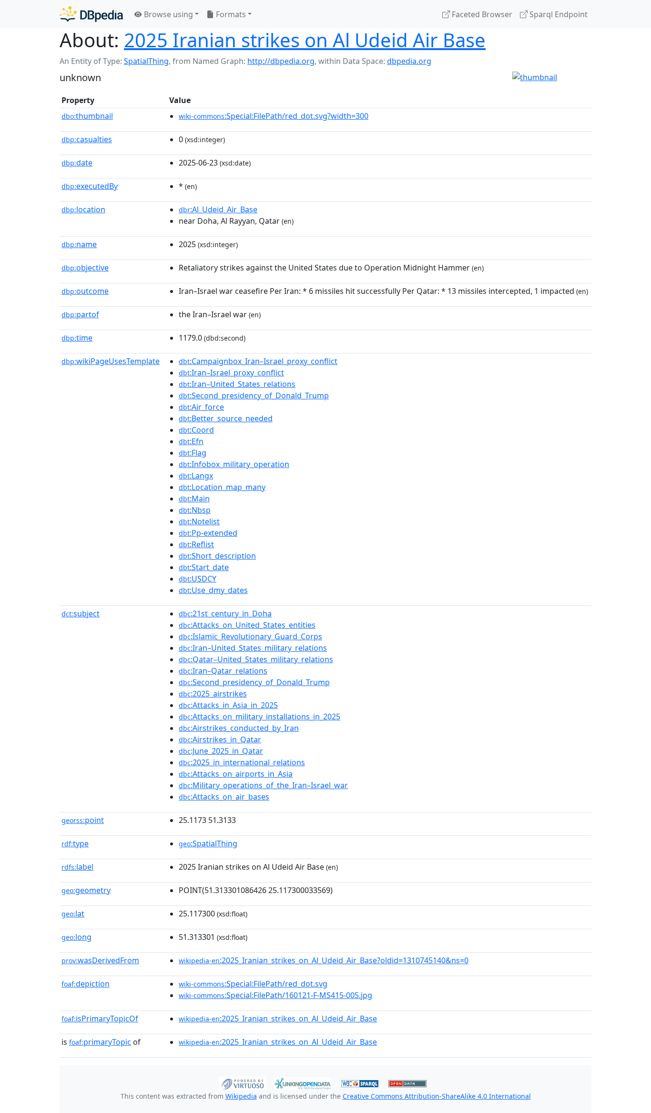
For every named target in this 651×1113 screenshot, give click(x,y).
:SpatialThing (208, 843)
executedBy (89, 186)
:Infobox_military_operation (234, 464)
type (75, 843)
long (76, 937)
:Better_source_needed (226, 418)
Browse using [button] (167, 14)
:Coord (196, 430)
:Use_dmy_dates (213, 590)
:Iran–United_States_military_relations (253, 648)
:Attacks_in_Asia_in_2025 (228, 705)
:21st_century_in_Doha (225, 613)
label (77, 867)
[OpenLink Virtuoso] (242, 1082)
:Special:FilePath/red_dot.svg (253, 983)
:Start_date (204, 567)
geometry (86, 890)
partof (80, 314)
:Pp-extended (208, 533)
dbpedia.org (409, 61)
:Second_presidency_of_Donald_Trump (254, 395)
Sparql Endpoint (558, 14)
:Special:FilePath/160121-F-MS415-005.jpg (275, 995)
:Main (194, 498)
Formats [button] (230, 14)
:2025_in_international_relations (242, 762)
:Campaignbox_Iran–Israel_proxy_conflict (258, 361)
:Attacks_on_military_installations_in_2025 (259, 716)
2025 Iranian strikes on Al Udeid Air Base (305, 40)
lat (72, 913)
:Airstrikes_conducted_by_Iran (239, 728)
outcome (85, 291)
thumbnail (87, 116)
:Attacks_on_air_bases (224, 796)
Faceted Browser (481, 14)
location (83, 209)
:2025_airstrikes (213, 693)
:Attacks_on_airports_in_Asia (236, 774)
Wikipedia (241, 1096)
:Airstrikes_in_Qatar (220, 739)
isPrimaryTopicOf (99, 1018)
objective (85, 267)
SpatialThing (146, 61)
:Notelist (199, 521)
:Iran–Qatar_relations (223, 671)
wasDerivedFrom (100, 960)
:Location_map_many (222, 487)
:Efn (191, 441)
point (82, 820)
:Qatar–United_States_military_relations (256, 659)
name (79, 244)
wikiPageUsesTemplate (110, 361)
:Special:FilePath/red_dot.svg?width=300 (273, 116)
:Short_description (217, 556)
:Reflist (196, 544)
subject (80, 613)
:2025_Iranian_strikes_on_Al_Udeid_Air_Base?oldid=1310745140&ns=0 (323, 960)
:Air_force (201, 407)
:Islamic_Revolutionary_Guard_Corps (250, 636)
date (76, 162)
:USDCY (197, 578)
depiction (85, 983)
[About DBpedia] (91, 14)
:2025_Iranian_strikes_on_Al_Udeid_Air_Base (278, 1018)
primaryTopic (100, 1042)
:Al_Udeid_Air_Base (218, 209)
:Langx (196, 475)
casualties (86, 139)
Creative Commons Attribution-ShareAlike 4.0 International (437, 1096)
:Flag (192, 452)
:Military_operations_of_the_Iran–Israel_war (263, 785)
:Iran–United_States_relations (237, 384)
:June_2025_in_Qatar (221, 751)
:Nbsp (195, 510)
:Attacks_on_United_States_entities (247, 625)
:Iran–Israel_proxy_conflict (231, 372)
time (76, 338)
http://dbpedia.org (281, 61)
